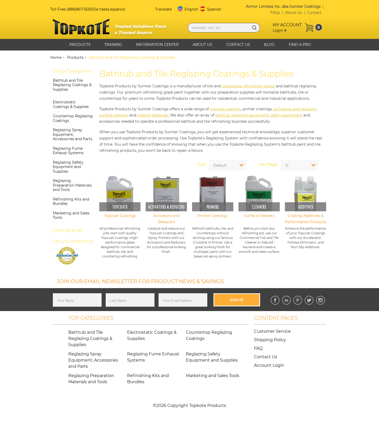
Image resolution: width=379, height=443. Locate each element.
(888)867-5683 (80, 9)
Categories (72, 71)
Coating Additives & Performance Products (305, 218)
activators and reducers (295, 109)
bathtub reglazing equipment (242, 115)
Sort (201, 164)
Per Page (268, 164)
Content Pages (276, 318)
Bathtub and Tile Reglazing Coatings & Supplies (72, 85)
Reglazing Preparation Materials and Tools (72, 185)
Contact (314, 12)
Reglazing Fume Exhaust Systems (68, 150)
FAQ (258, 348)
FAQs (275, 12)
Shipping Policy (270, 339)
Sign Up (236, 300)
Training (113, 44)
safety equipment (286, 115)
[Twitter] (309, 300)
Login (278, 30)
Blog (269, 44)
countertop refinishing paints (248, 86)
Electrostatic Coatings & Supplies (71, 104)
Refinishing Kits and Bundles (71, 201)
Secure (73, 241)
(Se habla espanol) (109, 9)
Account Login (269, 365)
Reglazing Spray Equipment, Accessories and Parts (72, 134)
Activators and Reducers (166, 218)
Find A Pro (300, 44)
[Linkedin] (286, 300)
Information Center (157, 44)
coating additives (152, 115)
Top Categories (90, 318)
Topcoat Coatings (120, 215)
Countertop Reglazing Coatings (73, 118)
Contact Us (238, 44)
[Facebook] (275, 300)
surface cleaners (113, 115)
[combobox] (299, 165)
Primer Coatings (213, 215)
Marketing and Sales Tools (71, 215)
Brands (68, 230)
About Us (293, 12)
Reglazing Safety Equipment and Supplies (68, 167)
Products (79, 44)
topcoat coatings (225, 109)
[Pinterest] (297, 300)
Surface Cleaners (259, 215)
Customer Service (272, 331)
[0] (309, 27)
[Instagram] (320, 300)
